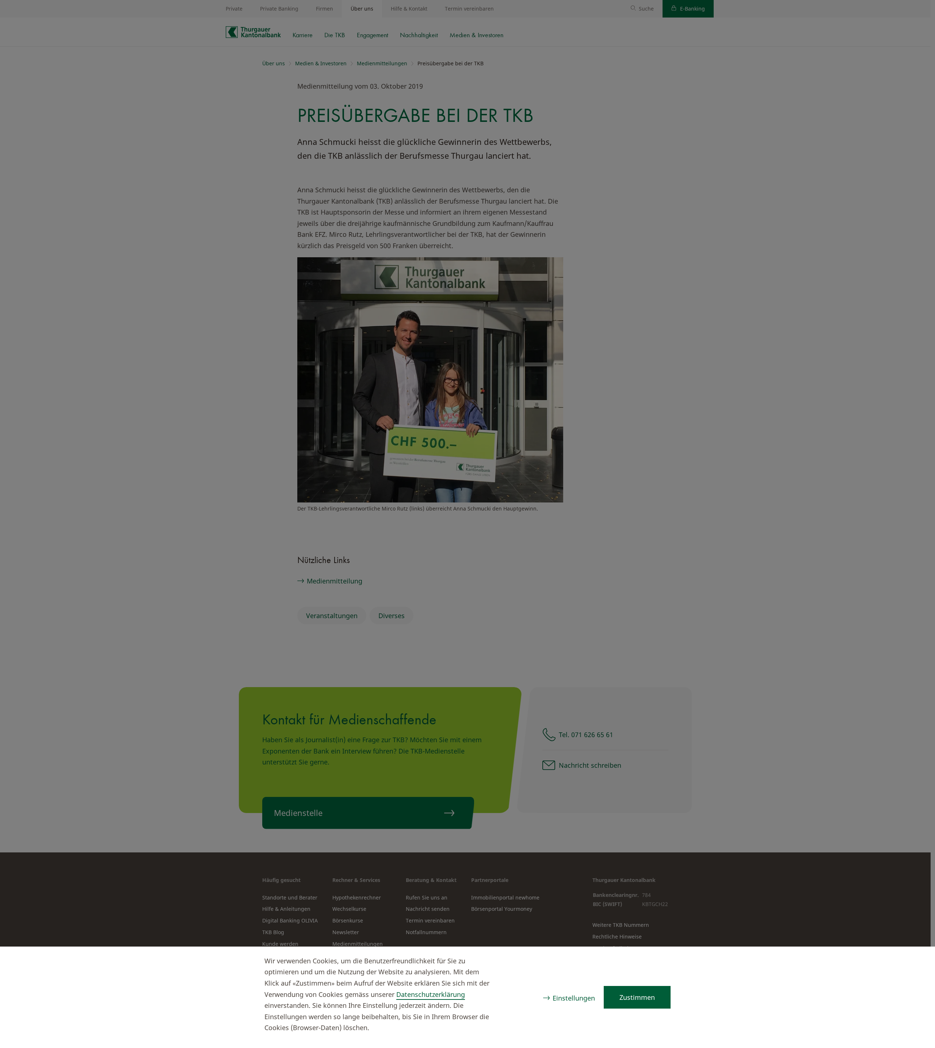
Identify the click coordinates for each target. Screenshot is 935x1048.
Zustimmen (637, 997)
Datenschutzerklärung (430, 994)
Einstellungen (574, 998)
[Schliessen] (915, 962)
